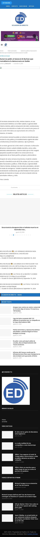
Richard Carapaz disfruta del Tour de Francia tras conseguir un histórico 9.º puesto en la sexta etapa (19, 495)
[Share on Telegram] (29, 187)
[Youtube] (29, 44)
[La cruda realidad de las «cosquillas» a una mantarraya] (7, 446)
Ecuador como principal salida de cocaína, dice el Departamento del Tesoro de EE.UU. (24, 343)
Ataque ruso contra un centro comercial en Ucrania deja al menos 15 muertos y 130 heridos (26, 309)
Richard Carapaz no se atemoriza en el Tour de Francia (26, 484)
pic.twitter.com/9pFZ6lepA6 (8, 286)
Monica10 (8, 63)
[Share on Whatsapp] (27, 187)
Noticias (31, 6)
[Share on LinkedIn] (25, 187)
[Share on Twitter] (23, 187)
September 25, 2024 (30, 258)
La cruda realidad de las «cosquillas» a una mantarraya (25, 444)
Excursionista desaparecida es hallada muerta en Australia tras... (20, 228)
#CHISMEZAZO (15, 284)
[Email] (31, 44)
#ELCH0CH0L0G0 (5, 264)
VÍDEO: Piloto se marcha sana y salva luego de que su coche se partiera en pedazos (25, 469)
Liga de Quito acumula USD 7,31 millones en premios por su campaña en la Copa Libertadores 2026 (26, 320)
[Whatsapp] (33, 44)
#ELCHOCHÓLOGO (6, 251)
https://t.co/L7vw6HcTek (28, 266)
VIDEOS (8, 6)
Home (1, 51)
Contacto (15, 6)
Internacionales (12, 51)
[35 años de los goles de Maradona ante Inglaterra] (7, 434)
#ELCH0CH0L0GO (5, 284)
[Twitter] (25, 44)
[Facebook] (23, 44)
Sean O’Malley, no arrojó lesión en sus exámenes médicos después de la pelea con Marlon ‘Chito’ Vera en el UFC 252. (26, 518)
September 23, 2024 (30, 268)
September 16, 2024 (30, 278)
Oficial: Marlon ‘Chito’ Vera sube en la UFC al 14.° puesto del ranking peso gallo (26, 505)
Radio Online (23, 6)
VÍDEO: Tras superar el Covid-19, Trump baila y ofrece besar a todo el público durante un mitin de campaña (26, 457)
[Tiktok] (35, 44)
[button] (14, 2)
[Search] (38, 44)
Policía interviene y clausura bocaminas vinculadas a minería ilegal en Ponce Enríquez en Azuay (26, 331)
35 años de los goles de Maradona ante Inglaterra (26, 433)
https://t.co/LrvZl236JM (19, 276)
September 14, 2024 (30, 288)
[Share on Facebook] (22, 187)
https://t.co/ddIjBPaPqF (7, 256)
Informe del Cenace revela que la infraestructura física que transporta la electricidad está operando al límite (26, 354)
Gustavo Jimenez (32, 534)
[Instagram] (27, 44)
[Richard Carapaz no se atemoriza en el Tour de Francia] (7, 486)
